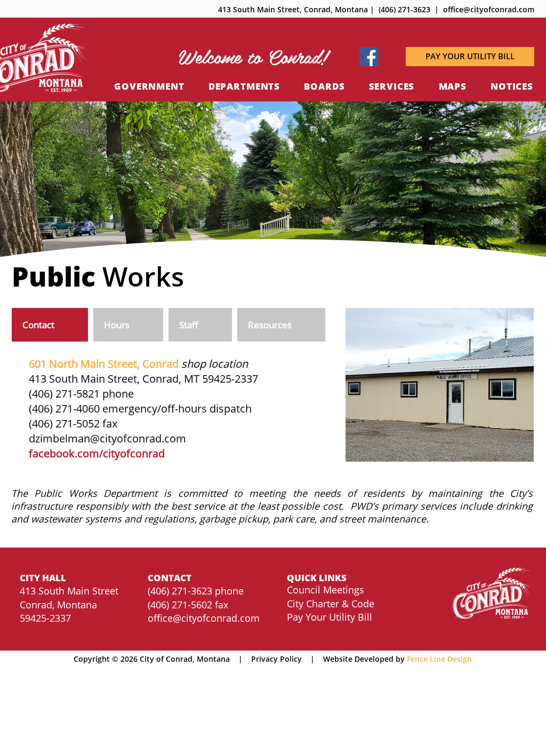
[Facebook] (369, 56)
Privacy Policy (276, 659)
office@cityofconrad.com (204, 618)
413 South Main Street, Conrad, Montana (293, 9)
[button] (253, 56)
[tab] (50, 325)
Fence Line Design (439, 659)
